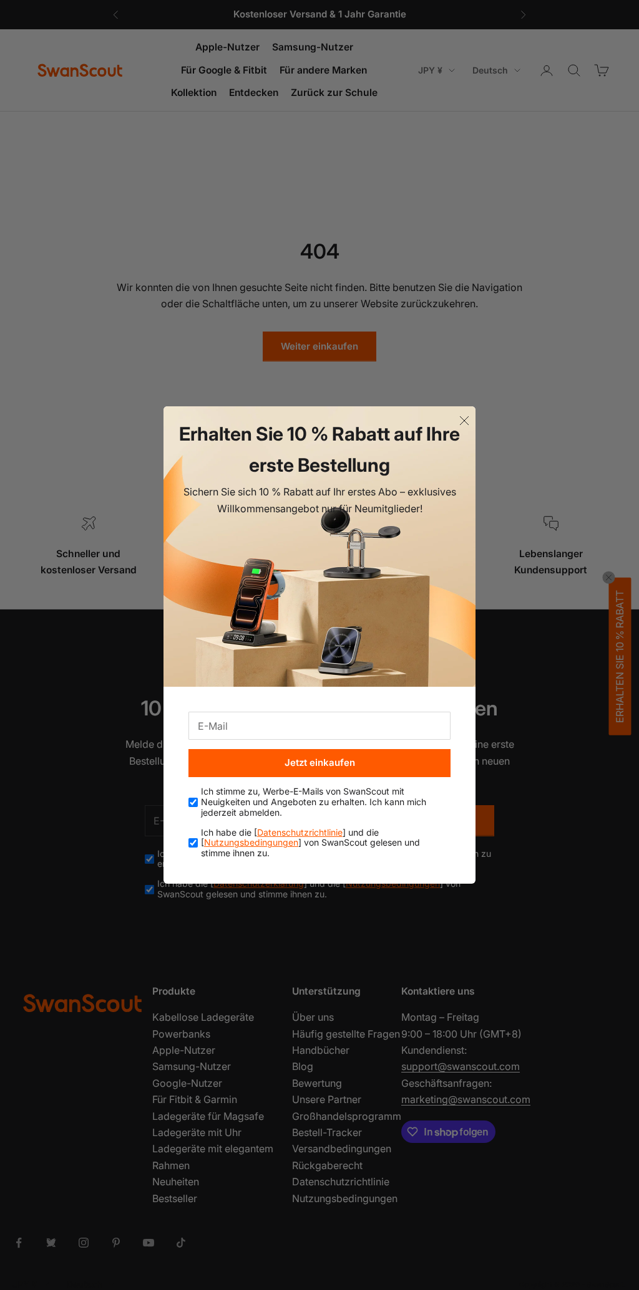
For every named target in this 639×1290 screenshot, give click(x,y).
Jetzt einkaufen (320, 762)
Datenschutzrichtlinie (300, 832)
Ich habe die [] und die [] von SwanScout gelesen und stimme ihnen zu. (310, 843)
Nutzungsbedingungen (251, 842)
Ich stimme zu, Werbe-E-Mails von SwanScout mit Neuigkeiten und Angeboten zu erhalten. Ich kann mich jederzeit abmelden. (313, 802)
